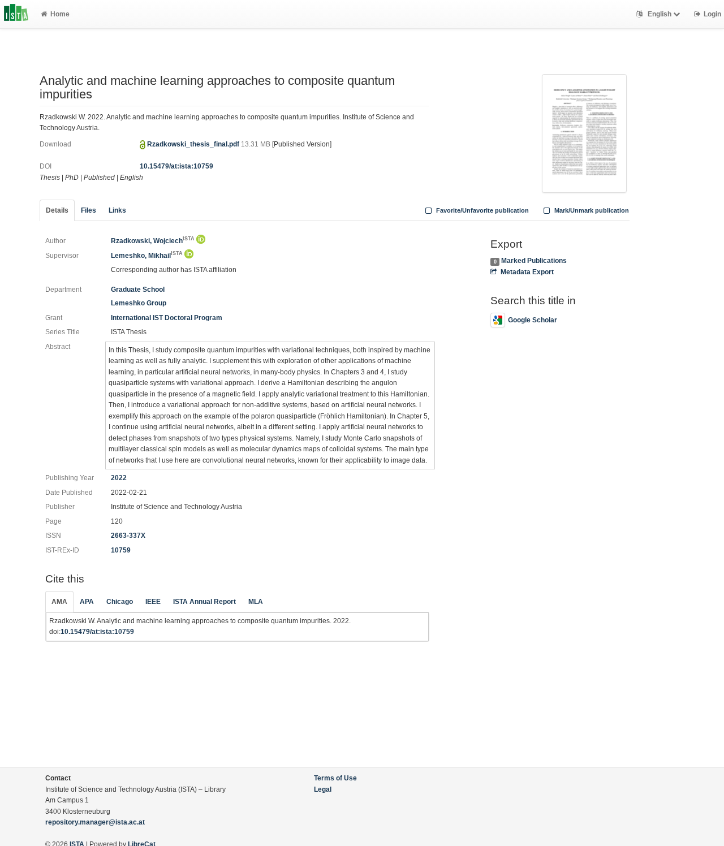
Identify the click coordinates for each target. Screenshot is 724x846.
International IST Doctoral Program (166, 318)
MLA (255, 602)
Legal (322, 789)
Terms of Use (335, 778)
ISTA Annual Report (204, 602)
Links (117, 210)
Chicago (119, 602)
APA (87, 602)
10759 (121, 550)
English (659, 14)
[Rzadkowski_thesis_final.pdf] (584, 132)
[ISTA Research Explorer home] (16, 14)
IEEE (153, 602)
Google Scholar (532, 320)
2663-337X (128, 535)
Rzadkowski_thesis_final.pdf (194, 144)
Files (88, 210)
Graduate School (138, 289)
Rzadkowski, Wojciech (153, 241)
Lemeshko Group (138, 303)
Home (60, 14)
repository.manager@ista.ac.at (95, 822)
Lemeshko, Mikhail (147, 256)
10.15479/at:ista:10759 (176, 166)
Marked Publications (534, 261)
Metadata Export (527, 272)
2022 (119, 478)
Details (57, 210)
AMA (59, 602)
